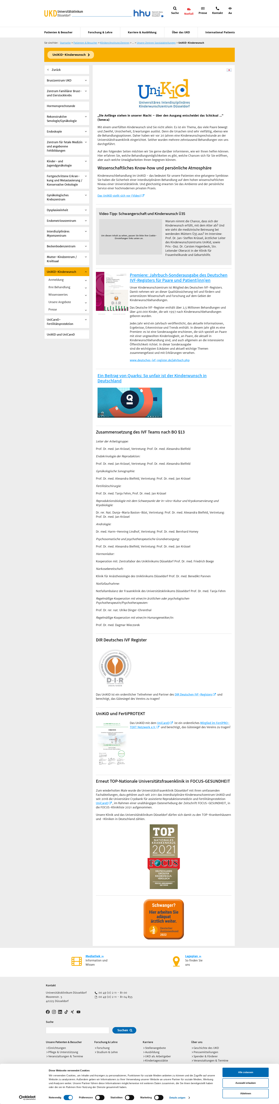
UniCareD (163, 723)
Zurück (56, 70)
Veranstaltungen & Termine (65, 1056)
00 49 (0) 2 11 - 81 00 (112, 992)
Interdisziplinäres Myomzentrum (58, 233)
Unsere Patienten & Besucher (64, 1042)
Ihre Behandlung (59, 287)
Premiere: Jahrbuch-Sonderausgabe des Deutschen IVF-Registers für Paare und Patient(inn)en (178, 277)
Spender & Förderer (206, 1056)
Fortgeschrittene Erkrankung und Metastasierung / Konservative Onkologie (64, 180)
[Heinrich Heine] (148, 13)
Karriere (148, 1042)
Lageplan (191, 956)
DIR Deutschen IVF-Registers (193, 694)
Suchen (122, 1030)
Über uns (196, 1042)
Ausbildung (152, 1052)
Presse (52, 309)
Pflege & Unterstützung (63, 1052)
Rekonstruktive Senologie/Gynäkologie (62, 119)
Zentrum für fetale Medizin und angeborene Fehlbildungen (65, 146)
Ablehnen (245, 1093)
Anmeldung (56, 280)
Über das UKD (181, 32)
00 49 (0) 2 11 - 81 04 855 (115, 996)
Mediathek (93, 956)
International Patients (220, 32)
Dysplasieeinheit (57, 210)
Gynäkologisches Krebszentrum (58, 197)
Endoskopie (54, 131)
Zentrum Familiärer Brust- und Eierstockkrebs (64, 93)
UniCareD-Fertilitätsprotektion (60, 322)
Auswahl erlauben (245, 1083)
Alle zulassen (245, 1072)
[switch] (99, 1097)
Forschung (103, 1048)
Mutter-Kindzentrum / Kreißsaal (62, 259)
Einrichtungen (57, 1048)
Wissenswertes (58, 294)
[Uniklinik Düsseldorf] (63, 13)
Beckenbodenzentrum (61, 246)
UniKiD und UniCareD (61, 334)
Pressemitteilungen (206, 1052)
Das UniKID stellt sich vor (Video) (119, 196)
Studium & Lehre (107, 1052)
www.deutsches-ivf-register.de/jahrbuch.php (160, 360)
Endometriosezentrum (61, 221)
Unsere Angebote (59, 302)
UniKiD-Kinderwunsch (69, 55)
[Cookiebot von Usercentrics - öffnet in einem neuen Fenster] (27, 1097)
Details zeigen (177, 1097)
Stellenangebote (155, 1048)
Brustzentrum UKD (59, 80)
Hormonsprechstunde (61, 106)
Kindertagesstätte (156, 1060)
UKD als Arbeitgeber (158, 1056)
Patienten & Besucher (58, 32)
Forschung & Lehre (100, 32)
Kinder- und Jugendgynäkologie (59, 163)
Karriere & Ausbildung (142, 32)
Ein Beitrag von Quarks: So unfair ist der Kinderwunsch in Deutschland (152, 378)
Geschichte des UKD (206, 1048)
